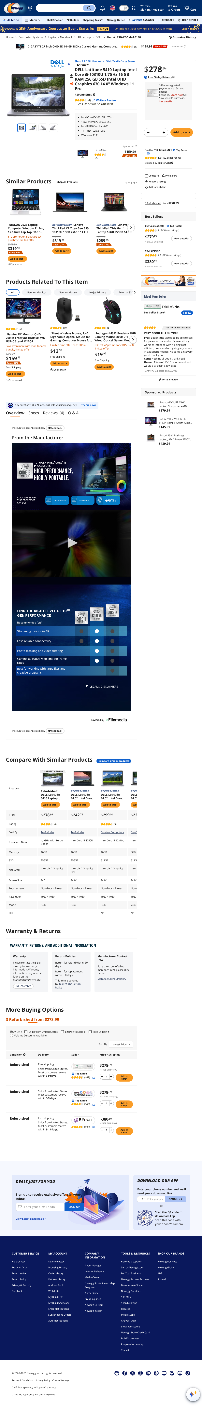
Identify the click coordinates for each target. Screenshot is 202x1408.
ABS (160, 1273)
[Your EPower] (83, 1120)
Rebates (125, 1308)
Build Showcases (130, 1338)
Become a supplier (131, 1261)
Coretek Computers (112, 832)
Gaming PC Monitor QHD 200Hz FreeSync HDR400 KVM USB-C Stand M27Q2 (26, 338)
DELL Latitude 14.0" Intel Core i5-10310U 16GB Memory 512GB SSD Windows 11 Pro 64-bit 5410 (112, 794)
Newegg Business (167, 1261)
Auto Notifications (58, 1320)
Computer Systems (31, 37)
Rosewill (162, 1279)
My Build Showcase (58, 1303)
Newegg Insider (93, 1310)
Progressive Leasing (132, 1344)
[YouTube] (164, 1373)
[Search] (89, 8)
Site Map (126, 1297)
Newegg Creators (130, 1291)
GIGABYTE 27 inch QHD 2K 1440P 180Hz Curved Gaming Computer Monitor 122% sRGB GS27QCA (72, 46)
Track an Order (20, 1267)
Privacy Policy (43, 1380)
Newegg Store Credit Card (135, 1332)
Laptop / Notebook (60, 37)
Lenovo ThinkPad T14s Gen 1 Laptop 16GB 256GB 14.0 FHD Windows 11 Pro (112, 228)
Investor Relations (94, 1271)
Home (10, 37)
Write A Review (169, 379)
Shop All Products (67, 182)
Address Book (56, 1285)
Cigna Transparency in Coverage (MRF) (33, 1394)
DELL (99, 37)
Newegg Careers (94, 1305)
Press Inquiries (93, 1299)
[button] (30, 8)
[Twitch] (172, 1373)
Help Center (18, 1261)
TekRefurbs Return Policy (68, 985)
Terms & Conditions (23, 1380)
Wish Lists (53, 1291)
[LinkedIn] (148, 1373)
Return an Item (20, 1273)
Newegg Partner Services (135, 1279)
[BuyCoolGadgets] (83, 1094)
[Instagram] (140, 1373)
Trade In (125, 1350)
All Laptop (84, 37)
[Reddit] (71, 83)
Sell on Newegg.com (132, 1267)
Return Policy (19, 1279)
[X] (132, 1373)
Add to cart (181, 132)
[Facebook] (125, 1373)
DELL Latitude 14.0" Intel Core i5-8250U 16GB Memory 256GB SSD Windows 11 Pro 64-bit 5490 (82, 794)
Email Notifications (58, 1308)
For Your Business (131, 1273)
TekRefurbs (47, 832)
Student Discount (130, 1326)
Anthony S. (151, 370)
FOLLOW (187, 312)
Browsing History (57, 1267)
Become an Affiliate (132, 1285)
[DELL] (59, 64)
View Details (181, 238)
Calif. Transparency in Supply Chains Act (34, 1387)
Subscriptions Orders (59, 1314)
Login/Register (56, 1261)
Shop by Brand (129, 1303)
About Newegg (93, 1265)
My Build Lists (55, 1297)
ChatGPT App (128, 1320)
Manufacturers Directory (111, 978)
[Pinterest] (156, 1373)
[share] (72, 76)
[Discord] (180, 1373)
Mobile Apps (128, 1314)
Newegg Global (166, 1267)
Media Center (92, 1277)
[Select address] (30, 8)
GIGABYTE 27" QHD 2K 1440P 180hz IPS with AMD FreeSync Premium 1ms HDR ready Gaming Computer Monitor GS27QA (175, 421)
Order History (55, 1273)
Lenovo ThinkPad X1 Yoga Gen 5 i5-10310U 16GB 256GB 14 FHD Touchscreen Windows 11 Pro (71, 228)
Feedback (56, 428)
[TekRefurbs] (83, 1067)
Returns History (56, 1279)
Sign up (74, 1207)
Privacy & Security (22, 1285)
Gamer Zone (92, 1293)
